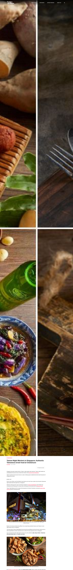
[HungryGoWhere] (10, 3)
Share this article (41, 467)
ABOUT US (59, 2)
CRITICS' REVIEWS (50, 2)
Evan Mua (8, 464)
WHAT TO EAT (34, 2)
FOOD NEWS (42, 2)
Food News (9, 457)
